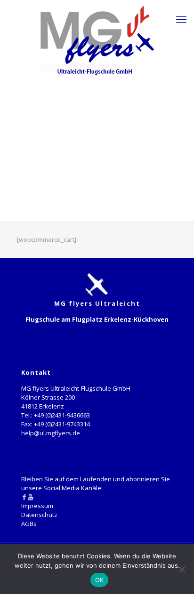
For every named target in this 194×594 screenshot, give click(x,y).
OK (99, 580)
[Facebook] (24, 497)
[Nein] (182, 569)
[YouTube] (30, 497)
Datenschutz (39, 514)
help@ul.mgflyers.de (50, 433)
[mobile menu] (181, 19)
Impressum (37, 505)
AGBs (29, 523)
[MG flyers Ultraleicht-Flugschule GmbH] (97, 40)
